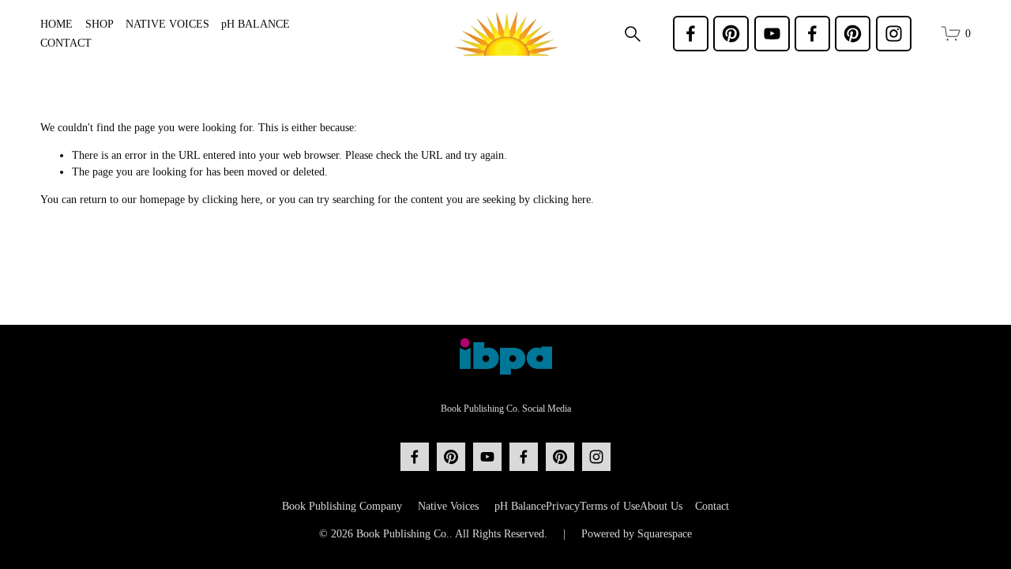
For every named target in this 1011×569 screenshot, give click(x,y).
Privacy (563, 506)
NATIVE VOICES (167, 24)
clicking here (231, 199)
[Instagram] (893, 33)
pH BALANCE (255, 24)
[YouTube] (772, 33)
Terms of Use (610, 506)
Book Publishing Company (342, 506)
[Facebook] (690, 33)
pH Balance (520, 506)
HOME (56, 24)
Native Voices (448, 506)
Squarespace (664, 534)
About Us (661, 506)
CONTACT (66, 43)
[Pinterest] (731, 33)
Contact (712, 506)
